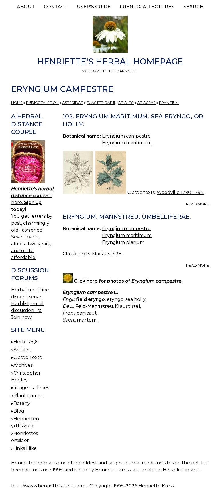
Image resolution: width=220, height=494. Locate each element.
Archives (23, 365)
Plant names (27, 395)
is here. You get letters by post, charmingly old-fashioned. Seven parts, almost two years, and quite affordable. (32, 223)
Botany (21, 403)
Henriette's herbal (32, 463)
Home (17, 103)
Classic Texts (27, 357)
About (26, 6)
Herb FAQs (25, 341)
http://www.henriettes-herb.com (48, 486)
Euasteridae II (101, 103)
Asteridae (72, 103)
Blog (18, 411)
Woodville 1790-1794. (180, 192)
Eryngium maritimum (127, 143)
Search (193, 6)
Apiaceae (146, 103)
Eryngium (169, 103)
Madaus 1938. (107, 253)
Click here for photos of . (128, 281)
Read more (197, 204)
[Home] (110, 35)
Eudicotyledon (42, 103)
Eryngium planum (123, 242)
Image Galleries (31, 387)
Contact (56, 6)
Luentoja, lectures (147, 6)
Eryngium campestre (126, 136)
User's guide (94, 6)
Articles (21, 349)
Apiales (126, 103)
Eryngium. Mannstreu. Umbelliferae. (127, 216)
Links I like (25, 448)
